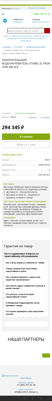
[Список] (46, 355)
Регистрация (39, 8)
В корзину (26, 136)
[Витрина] (30, 355)
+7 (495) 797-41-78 (40, 14)
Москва (15, 8)
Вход (31, 8)
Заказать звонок (26, 383)
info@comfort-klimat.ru (26, 392)
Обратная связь (26, 389)
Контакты (26, 378)
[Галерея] (38, 355)
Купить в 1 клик (26, 144)
